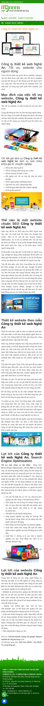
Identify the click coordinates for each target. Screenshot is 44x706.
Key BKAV (38, 642)
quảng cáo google (28, 637)
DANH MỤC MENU (13, 23)
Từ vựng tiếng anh (8, 645)
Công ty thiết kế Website (16, 2)
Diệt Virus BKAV (26, 642)
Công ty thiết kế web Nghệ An (21, 225)
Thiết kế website (14, 637)
